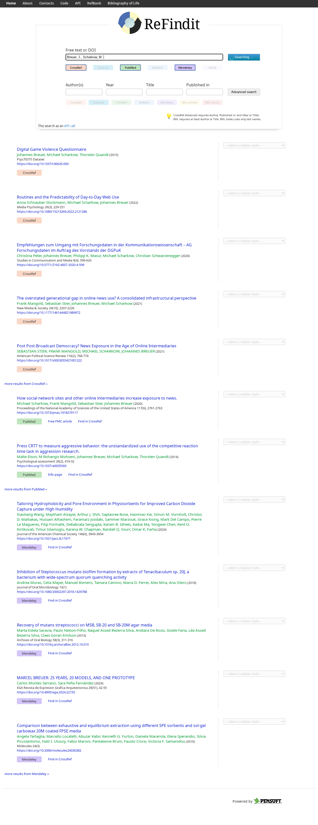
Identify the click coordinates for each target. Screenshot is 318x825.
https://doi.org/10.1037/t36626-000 (43, 163)
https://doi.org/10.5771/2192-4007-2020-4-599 (50, 264)
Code (64, 3)
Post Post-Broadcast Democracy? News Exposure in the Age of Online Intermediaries (96, 346)
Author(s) (74, 85)
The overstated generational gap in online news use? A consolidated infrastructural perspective (106, 298)
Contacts (46, 3)
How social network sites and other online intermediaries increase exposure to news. (97, 398)
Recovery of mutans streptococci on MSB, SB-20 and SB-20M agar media (84, 625)
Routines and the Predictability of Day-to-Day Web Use (68, 197)
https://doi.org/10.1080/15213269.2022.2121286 (52, 211)
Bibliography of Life (123, 3)
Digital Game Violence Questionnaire (51, 149)
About (28, 3)
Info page (55, 474)
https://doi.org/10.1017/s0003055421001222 (49, 360)
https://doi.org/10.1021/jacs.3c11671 (44, 538)
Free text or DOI (81, 50)
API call (69, 126)
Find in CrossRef (90, 421)
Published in (197, 85)
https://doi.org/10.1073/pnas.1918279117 (47, 412)
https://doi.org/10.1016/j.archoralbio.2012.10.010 (53, 644)
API (77, 3)
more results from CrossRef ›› (25, 383)
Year (110, 85)
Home (11, 3)
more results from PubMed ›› (25, 489)
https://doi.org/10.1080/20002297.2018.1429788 (52, 591)
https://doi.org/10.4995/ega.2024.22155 (46, 692)
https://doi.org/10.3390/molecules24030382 (49, 750)
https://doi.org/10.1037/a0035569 (41, 466)
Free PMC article (60, 421)
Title (150, 85)
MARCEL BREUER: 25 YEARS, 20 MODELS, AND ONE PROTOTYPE (76, 677)
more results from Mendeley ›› (26, 774)
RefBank (94, 3)
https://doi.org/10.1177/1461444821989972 (48, 312)
